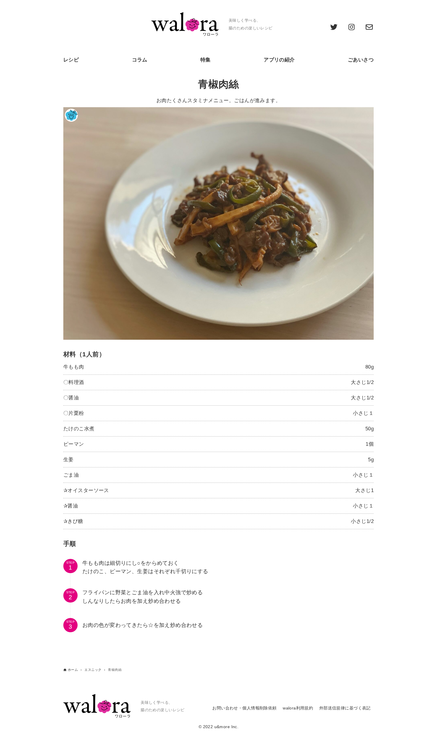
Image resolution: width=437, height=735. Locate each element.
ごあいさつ (361, 60)
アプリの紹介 (279, 60)
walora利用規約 (298, 708)
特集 (205, 60)
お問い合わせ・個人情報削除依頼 (244, 708)
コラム (139, 60)
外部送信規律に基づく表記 (345, 708)
